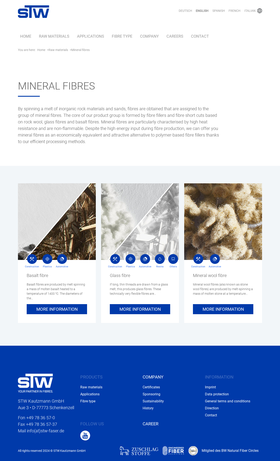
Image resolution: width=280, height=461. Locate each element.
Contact (200, 36)
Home (25, 36)
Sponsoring (151, 394)
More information (57, 309)
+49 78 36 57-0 (40, 417)
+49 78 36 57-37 (41, 424)
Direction (212, 408)
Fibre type (122, 36)
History (148, 408)
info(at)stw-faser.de (45, 430)
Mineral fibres (80, 50)
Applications (90, 36)
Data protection (217, 394)
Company (149, 36)
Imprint (210, 387)
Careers (174, 36)
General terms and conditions (227, 401)
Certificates (151, 387)
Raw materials (54, 36)
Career (150, 423)
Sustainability (153, 401)
